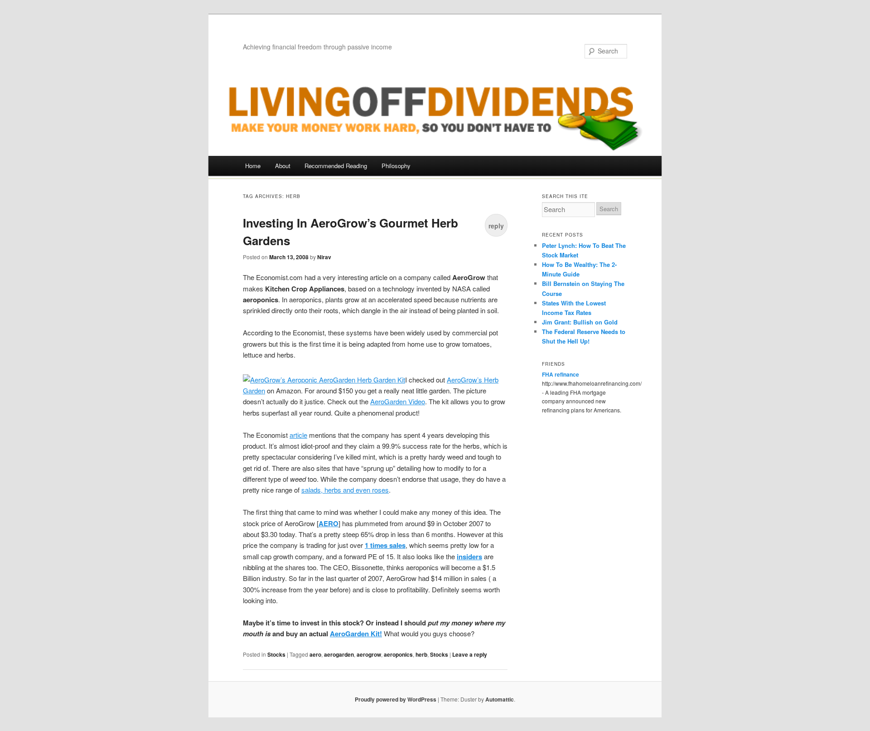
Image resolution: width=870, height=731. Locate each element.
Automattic (499, 699)
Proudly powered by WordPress (395, 699)
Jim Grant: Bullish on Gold (580, 322)
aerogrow (369, 654)
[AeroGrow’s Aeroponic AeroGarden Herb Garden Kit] (324, 379)
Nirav (324, 257)
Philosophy (396, 165)
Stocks (276, 654)
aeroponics (398, 654)
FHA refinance (560, 374)
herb (421, 654)
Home (253, 165)
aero (315, 654)
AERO (328, 523)
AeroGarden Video (397, 401)
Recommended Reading (335, 165)
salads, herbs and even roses (345, 489)
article (298, 435)
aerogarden (339, 654)
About (282, 165)
